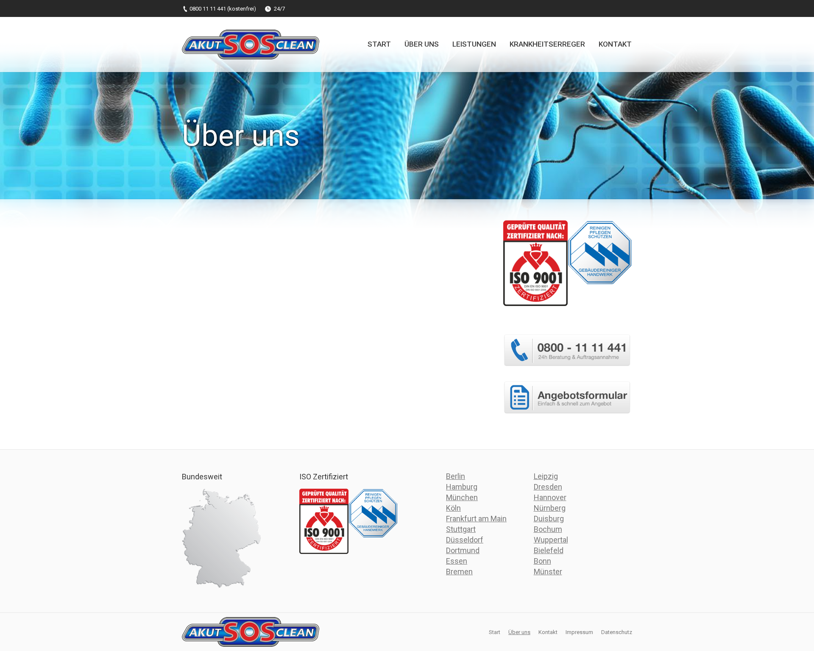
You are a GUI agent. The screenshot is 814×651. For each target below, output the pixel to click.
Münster (548, 571)
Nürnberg (550, 508)
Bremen (459, 571)
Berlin (455, 476)
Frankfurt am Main (476, 518)
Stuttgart (461, 529)
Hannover (550, 497)
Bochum (548, 529)
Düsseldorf (464, 539)
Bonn (542, 560)
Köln (453, 508)
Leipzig (546, 476)
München (462, 497)
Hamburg (461, 486)
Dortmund (462, 550)
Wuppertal (551, 539)
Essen (456, 560)
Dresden (548, 486)
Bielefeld (548, 550)
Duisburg (549, 518)
